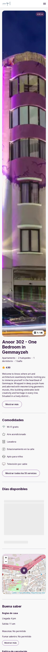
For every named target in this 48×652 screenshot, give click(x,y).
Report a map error (38, 593)
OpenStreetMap (25, 593)
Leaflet (14, 593)
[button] (27, 577)
